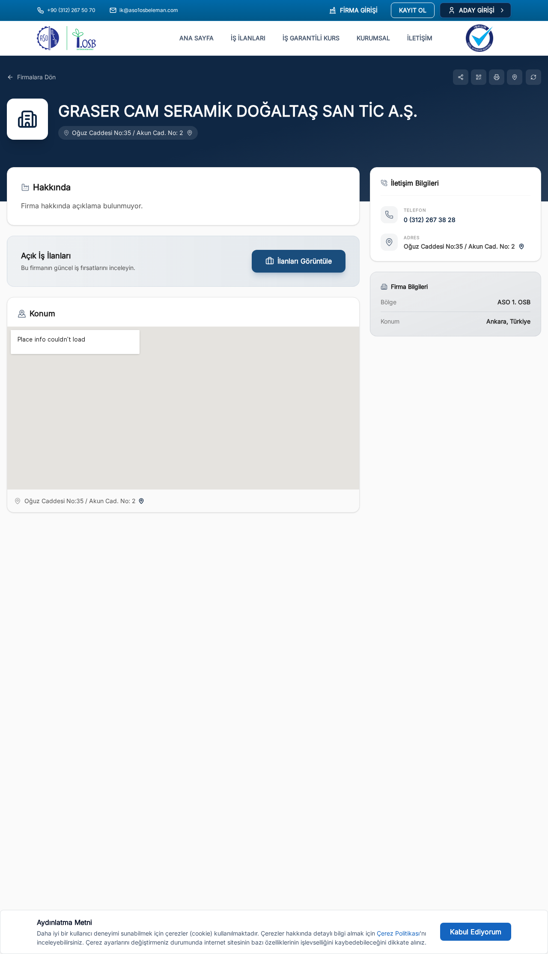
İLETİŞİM (419, 38)
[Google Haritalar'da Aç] (190, 133)
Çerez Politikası (398, 933)
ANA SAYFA (196, 38)
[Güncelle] (533, 77)
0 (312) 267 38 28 (430, 219)
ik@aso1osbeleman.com (148, 10)
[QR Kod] (478, 77)
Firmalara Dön (36, 77)
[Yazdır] (496, 77)
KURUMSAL (373, 38)
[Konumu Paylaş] (514, 77)
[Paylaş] (460, 77)
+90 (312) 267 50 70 (71, 10)
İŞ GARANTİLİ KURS (311, 38)
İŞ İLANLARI (248, 38)
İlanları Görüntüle (304, 261)
